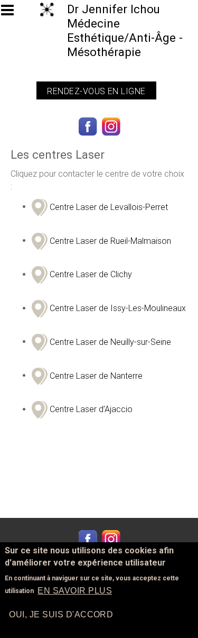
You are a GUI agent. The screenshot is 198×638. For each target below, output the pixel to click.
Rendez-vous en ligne (96, 91)
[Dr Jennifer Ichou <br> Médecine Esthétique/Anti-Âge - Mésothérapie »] (44, 9)
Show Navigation (12, 13)
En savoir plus (74, 590)
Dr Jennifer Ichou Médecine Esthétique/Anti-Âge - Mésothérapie (125, 30)
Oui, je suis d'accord (61, 614)
